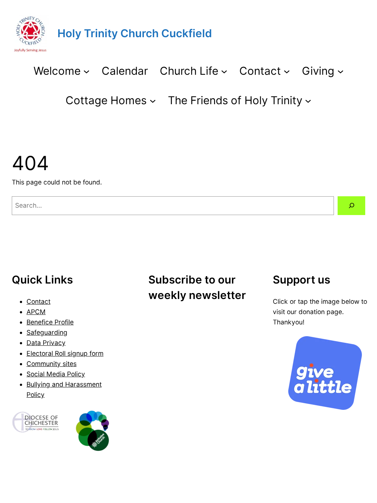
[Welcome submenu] (86, 71)
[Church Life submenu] (224, 71)
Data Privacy (46, 343)
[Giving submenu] (340, 71)
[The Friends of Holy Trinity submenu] (308, 100)
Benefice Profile (50, 322)
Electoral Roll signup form (65, 353)
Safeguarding (47, 332)
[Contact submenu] (286, 71)
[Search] (351, 205)
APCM (36, 312)
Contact (38, 301)
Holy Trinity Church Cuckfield (134, 33)
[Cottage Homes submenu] (152, 100)
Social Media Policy (56, 374)
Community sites (52, 363)
